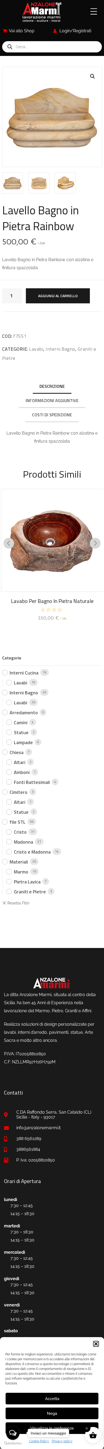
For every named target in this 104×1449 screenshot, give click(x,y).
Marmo (21, 871)
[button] (96, 1344)
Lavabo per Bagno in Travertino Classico (52, 601)
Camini (20, 722)
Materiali (19, 861)
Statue (21, 732)
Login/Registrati (75, 30)
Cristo (20, 832)
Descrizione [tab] (52, 386)
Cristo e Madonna (32, 851)
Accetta (52, 1398)
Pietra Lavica (27, 881)
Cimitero (18, 792)
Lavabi (36, 349)
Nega (52, 1413)
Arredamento (24, 712)
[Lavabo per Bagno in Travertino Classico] (52, 540)
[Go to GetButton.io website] (12, 1443)
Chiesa (16, 752)
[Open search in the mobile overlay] (52, 46)
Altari (19, 762)
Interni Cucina (24, 672)
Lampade (23, 742)
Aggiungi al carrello (58, 296)
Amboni (22, 772)
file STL (18, 822)
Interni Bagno (60, 349)
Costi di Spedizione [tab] (52, 414)
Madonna (23, 842)
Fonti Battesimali (32, 782)
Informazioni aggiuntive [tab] (52, 400)
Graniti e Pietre (30, 891)
